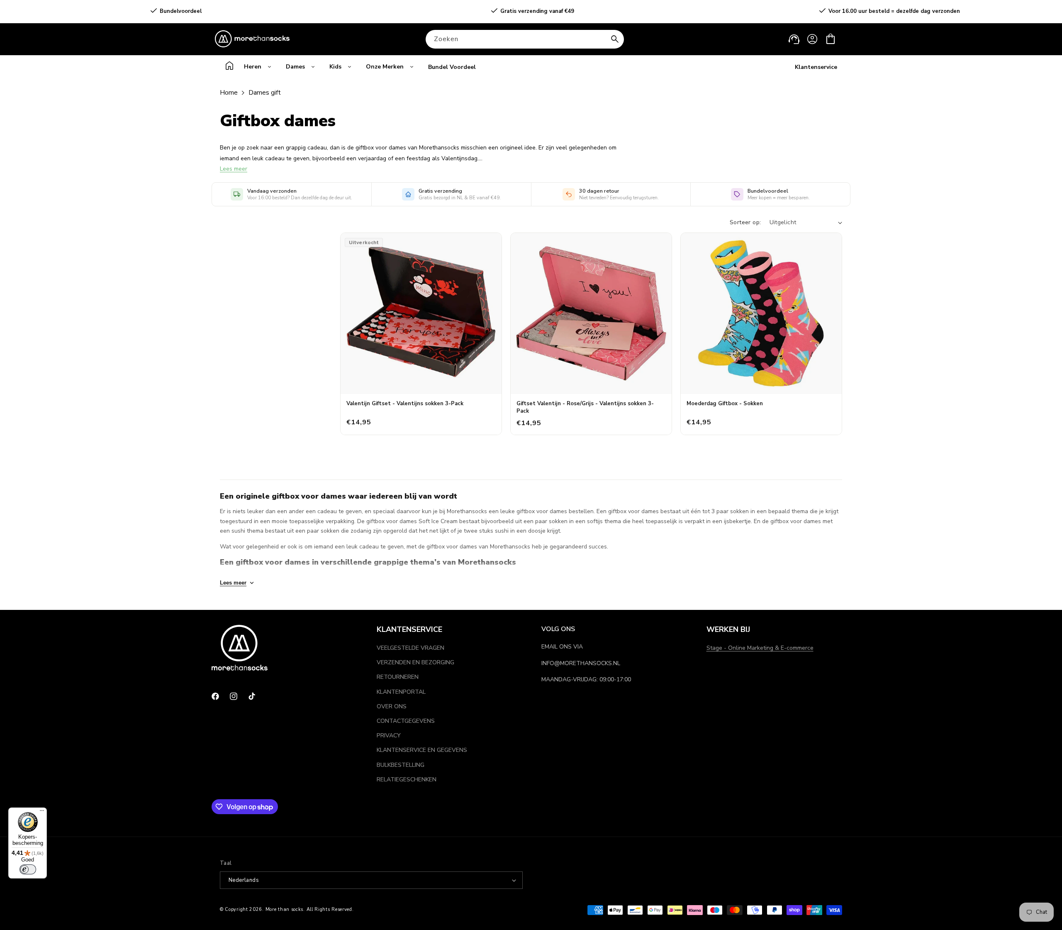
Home (229, 92)
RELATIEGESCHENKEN (406, 779)
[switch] (27, 869)
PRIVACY (389, 735)
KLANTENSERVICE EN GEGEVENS (422, 750)
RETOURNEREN (398, 677)
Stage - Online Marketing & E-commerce (760, 648)
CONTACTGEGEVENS (406, 721)
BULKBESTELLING (400, 765)
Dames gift (264, 92)
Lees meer (233, 169)
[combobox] (525, 39)
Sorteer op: (745, 222)
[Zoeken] (615, 39)
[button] (830, 39)
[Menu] (42, 812)
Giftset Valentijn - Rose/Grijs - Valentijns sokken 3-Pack (585, 407)
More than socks (285, 909)
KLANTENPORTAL (401, 692)
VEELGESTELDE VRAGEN (410, 648)
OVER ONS (392, 706)
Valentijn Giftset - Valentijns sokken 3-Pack (404, 403)
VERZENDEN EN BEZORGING (415, 662)
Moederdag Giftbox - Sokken (725, 403)
